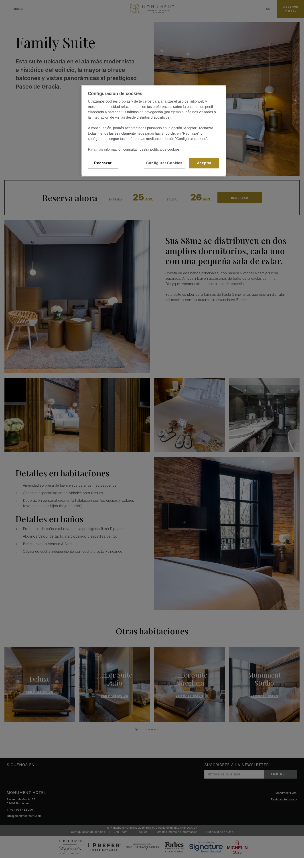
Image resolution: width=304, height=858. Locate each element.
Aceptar (204, 163)
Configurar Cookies (164, 163)
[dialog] (153, 131)
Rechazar (102, 163)
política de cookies (165, 149)
